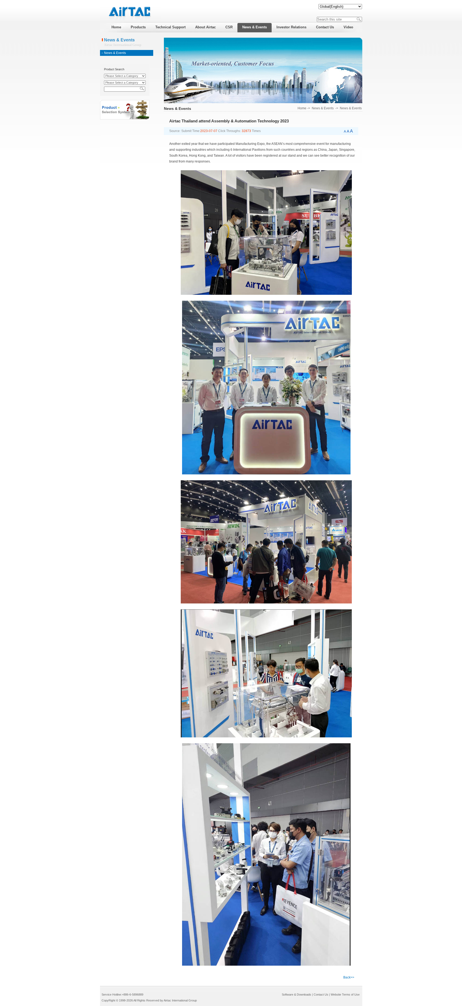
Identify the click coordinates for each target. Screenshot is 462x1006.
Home (302, 108)
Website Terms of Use (345, 994)
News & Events (115, 53)
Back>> (348, 977)
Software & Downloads (296, 994)
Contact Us (321, 994)
